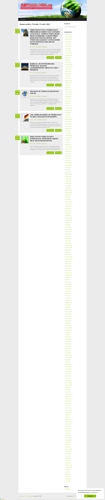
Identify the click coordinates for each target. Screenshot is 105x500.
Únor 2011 (68, 460)
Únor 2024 (68, 103)
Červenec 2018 (69, 256)
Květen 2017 (68, 288)
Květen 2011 (68, 453)
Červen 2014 (68, 369)
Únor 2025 (68, 75)
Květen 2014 (68, 371)
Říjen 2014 (68, 359)
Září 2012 (68, 417)
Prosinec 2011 (69, 437)
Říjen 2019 (68, 222)
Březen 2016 (68, 321)
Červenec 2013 (69, 394)
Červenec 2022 (69, 146)
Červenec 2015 (69, 339)
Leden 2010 (68, 479)
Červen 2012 (68, 424)
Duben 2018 (68, 263)
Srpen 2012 (68, 419)
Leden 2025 (68, 78)
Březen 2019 (68, 238)
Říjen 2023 (68, 112)
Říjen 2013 (68, 387)
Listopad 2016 (69, 302)
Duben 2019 (68, 236)
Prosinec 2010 (69, 465)
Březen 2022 (68, 156)
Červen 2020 (68, 204)
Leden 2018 (68, 270)
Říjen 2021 (68, 167)
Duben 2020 (68, 208)
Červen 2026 (68, 39)
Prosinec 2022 (69, 135)
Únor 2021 (68, 185)
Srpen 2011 (68, 446)
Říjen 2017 (68, 277)
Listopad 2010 (69, 467)
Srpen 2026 (68, 34)
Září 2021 (68, 169)
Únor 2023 (68, 130)
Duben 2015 (68, 346)
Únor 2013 (68, 405)
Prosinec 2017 (69, 272)
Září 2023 (68, 114)
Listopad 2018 (69, 247)
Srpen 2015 (68, 337)
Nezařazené (23, 19)
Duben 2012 (68, 428)
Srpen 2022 (68, 144)
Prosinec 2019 (69, 217)
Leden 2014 (68, 380)
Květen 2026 (68, 41)
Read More (58, 57)
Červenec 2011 (69, 449)
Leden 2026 (68, 50)
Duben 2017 (68, 291)
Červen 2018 (68, 259)
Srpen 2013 (68, 391)
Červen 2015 (68, 341)
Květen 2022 (68, 151)
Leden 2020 (68, 215)
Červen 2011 (68, 451)
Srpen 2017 (68, 282)
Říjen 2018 (68, 250)
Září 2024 (68, 87)
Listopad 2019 (69, 220)
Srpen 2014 (68, 364)
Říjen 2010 (68, 469)
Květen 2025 (68, 69)
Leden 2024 (68, 105)
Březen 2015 (68, 348)
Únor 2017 (68, 295)
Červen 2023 (68, 121)
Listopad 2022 (69, 137)
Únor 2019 (68, 240)
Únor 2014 (68, 378)
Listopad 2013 (69, 385)
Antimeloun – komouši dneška (26, 496)
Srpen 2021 (68, 172)
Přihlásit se (68, 489)
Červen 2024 (68, 94)
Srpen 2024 (68, 89)
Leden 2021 (68, 188)
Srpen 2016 (68, 309)
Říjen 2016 (68, 304)
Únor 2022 (68, 158)
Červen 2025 (68, 66)
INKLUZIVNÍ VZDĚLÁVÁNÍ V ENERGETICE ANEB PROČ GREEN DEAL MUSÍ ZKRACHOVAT (44, 139)
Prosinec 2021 (69, 162)
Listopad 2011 (69, 440)
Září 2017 (68, 279)
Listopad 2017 (69, 275)
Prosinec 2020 (69, 190)
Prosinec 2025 (69, 53)
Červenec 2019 (69, 229)
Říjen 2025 (68, 57)
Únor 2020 (68, 213)
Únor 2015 (68, 350)
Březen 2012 (68, 430)
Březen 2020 (68, 211)
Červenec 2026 (69, 37)
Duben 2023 (68, 126)
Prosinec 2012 (69, 410)
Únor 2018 (68, 268)
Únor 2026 (68, 48)
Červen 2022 (68, 149)
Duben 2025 (68, 71)
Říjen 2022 (68, 140)
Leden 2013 (68, 408)
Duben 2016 (68, 318)
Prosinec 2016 (69, 300)
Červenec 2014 (69, 366)
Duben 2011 (68, 456)
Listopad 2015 (69, 330)
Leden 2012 (68, 435)
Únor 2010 (68, 476)
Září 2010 (68, 472)
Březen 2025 (68, 73)
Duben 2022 (68, 153)
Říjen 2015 (68, 332)
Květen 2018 (68, 261)
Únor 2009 (68, 481)
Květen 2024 (68, 96)
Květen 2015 (68, 343)
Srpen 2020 (68, 199)
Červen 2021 (68, 176)
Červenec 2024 (69, 91)
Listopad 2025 (69, 55)
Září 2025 (68, 59)
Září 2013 (68, 389)
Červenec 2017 (69, 284)
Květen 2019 (68, 233)
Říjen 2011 (68, 442)
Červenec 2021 (69, 174)
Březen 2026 (68, 46)
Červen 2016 (68, 314)
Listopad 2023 (69, 110)
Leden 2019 (68, 243)
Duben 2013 (68, 401)
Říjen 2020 (68, 195)
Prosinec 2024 (69, 80)
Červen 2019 (68, 231)
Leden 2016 (68, 325)
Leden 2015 (68, 353)
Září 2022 (68, 142)
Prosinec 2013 (69, 382)
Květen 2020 (68, 206)
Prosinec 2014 (69, 355)
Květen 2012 (68, 426)
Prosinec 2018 (69, 245)
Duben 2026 (68, 43)
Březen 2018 (68, 266)
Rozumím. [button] (90, 496)
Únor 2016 (68, 323)
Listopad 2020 (69, 192)
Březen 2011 (68, 458)
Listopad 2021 (69, 165)
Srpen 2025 (68, 62)
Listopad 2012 (69, 412)
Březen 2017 (68, 293)
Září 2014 (68, 362)
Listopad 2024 (69, 82)
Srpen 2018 (68, 254)
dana (32, 46)
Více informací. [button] (94, 492)
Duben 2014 (68, 373)
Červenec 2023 (69, 119)
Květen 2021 (68, 179)
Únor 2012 (68, 433)
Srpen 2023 (68, 117)
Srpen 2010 (68, 474)
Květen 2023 (68, 124)
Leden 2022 (68, 160)
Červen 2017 (68, 286)
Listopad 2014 (69, 357)
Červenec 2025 (69, 64)
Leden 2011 (68, 462)
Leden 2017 (68, 298)
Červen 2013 (68, 396)
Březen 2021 (68, 183)
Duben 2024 (68, 98)
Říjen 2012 (68, 414)
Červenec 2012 (69, 421)
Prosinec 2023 (69, 108)
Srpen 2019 (68, 227)
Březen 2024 (68, 101)
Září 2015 (68, 334)
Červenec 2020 (69, 201)
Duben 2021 (68, 181)
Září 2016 (68, 307)
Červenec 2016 (69, 311)
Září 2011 (68, 444)
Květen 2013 (68, 398)
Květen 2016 (68, 316)
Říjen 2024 (68, 85)
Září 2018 (68, 252)
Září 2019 (68, 224)
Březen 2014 (68, 375)
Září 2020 (68, 197)
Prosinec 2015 (69, 327)
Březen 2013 (68, 403)
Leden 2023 (68, 133)
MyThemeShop (75, 496)
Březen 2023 (68, 128)
